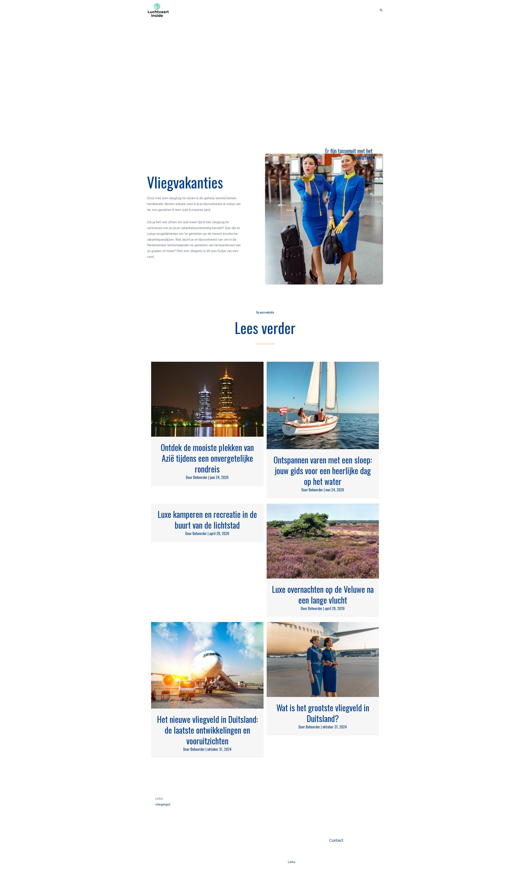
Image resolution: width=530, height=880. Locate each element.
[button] (370, 10)
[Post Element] (207, 423)
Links (291, 862)
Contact (336, 840)
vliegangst (162, 804)
